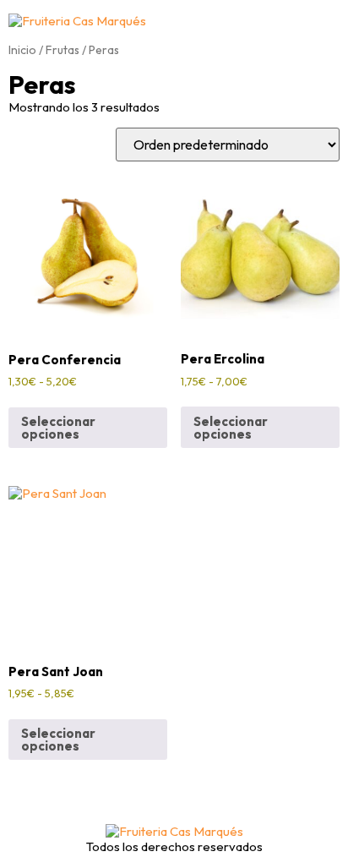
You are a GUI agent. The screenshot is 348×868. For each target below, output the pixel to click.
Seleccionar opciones (58, 427)
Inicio (22, 49)
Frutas (62, 49)
